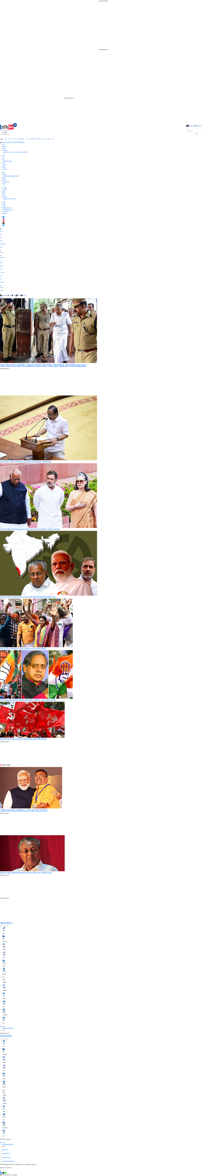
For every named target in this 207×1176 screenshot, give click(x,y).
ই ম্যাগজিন (5, 189)
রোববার (4, 202)
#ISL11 (5, 146)
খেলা (27, 139)
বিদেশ (15, 139)
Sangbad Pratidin (8, 1028)
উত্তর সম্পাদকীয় (11, 199)
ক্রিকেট (4, 161)
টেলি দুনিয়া (16, 176)
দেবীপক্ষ (4, 206)
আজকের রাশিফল (6, 922)
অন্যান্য (10, 161)
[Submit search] (196, 133)
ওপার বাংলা (5, 169)
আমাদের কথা (5, 199)
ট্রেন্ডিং (4, 191)
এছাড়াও (1, 291)
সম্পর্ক (10, 152)
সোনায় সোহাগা (6, 212)
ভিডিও (4, 195)
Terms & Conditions (9, 1161)
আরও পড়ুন (2, 1026)
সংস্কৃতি (12, 176)
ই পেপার (4, 187)
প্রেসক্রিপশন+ (21, 139)
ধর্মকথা (4, 167)
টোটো (22, 152)
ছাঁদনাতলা (4, 213)
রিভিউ (9, 176)
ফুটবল (7, 161)
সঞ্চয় (52, 139)
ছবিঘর (44, 139)
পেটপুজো (17, 152)
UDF (1, 297)
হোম (3, 144)
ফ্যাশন (13, 152)
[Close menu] (0, 228)
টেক (20, 152)
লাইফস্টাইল (38, 139)
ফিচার (4, 204)
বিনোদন (31, 139)
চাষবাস (4, 184)
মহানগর (5, 139)
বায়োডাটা (4, 180)
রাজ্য (9, 139)
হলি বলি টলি (5, 176)
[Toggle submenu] (0, 250)
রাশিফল (48, 139)
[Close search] (187, 128)
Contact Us (6, 1153)
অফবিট (4, 165)
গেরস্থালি (25, 152)
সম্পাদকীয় (5, 197)
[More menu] (205, 139)
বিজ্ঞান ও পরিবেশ (6, 182)
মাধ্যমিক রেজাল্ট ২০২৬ (7, 208)
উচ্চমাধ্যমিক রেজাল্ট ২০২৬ (8, 210)
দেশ (12, 139)
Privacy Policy (7, 1157)
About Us (5, 1149)
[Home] (8, 126)
